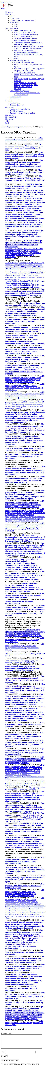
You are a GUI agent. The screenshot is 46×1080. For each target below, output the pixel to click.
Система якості (15, 97)
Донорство (14, 58)
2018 (16, 26)
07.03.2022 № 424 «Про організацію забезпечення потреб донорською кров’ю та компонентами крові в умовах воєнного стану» (23, 244)
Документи (9, 107)
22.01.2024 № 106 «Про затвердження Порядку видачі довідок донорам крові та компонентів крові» (24, 186)
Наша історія (15, 18)
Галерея (8, 101)
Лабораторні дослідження (19, 91)
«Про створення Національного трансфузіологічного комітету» (24, 140)
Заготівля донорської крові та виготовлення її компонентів (25, 39)
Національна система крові (24, 62)
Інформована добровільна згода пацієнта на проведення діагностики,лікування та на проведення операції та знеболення (23, 982)
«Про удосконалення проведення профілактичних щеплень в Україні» (24, 886)
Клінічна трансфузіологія (19, 60)
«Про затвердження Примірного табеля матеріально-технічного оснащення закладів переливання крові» (25, 879)
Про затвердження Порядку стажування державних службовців (24, 952)
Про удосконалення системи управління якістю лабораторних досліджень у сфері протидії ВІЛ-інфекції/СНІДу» (25, 995)
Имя (3, 1052)
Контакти (9, 115)
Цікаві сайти (14, 99)
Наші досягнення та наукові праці (23, 20)
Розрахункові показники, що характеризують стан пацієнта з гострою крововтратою (26, 85)
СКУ (7, 121)
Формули (17, 89)
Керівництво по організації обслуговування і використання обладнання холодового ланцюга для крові (28, 53)
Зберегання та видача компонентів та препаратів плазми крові (28, 43)
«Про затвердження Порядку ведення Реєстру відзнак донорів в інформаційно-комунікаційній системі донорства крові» (24, 155)
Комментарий (6, 1033)
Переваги (9, 12)
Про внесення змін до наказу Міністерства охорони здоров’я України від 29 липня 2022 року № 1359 (24, 147)
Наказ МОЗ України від (14, 249)
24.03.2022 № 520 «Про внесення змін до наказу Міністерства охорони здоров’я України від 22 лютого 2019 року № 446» (25, 200)
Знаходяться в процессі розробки (22, 113)
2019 (16, 24)
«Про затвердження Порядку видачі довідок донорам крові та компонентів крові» (24, 172)
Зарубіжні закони (16, 111)
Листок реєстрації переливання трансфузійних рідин (23, 977)
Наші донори (15, 103)
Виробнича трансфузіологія (20, 30)
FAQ (7, 123)
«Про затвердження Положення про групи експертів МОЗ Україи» (24, 1023)
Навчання (9, 119)
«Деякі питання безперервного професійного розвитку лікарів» (24, 1003)
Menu (3, 8)
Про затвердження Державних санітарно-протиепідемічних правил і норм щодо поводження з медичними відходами (24, 893)
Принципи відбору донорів (24, 32)
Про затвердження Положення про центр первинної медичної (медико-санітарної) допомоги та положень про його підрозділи (25, 967)
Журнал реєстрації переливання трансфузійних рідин (21, 975)
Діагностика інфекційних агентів (27, 93)
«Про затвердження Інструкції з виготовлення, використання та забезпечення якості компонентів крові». (25, 860)
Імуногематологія (21, 95)
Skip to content (6, 2)
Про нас (8, 14)
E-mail (4, 1056)
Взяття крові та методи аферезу (26, 34)
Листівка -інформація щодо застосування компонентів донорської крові (28, 75)
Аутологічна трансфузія (23, 36)
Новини (13, 16)
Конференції (14, 22)
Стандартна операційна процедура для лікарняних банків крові (29, 70)
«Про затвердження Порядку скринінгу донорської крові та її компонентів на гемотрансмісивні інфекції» (24, 830)
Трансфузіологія (11, 28)
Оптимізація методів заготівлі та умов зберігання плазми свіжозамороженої (28, 47)
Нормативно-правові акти (20, 109)
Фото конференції (16, 105)
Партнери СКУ (11, 117)
